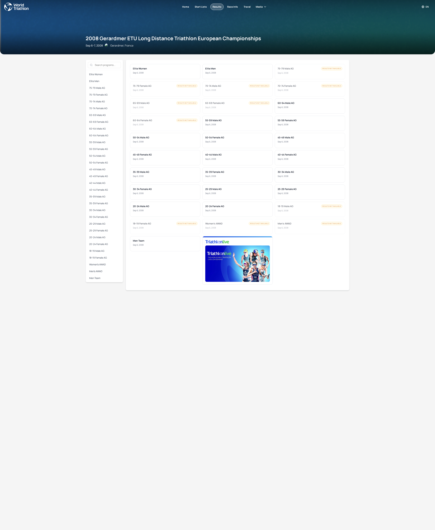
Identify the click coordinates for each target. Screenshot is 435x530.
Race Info (232, 6)
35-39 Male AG (97, 196)
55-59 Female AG (98, 149)
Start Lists (201, 6)
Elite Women (96, 74)
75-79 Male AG (97, 87)
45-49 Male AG (97, 169)
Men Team (94, 278)
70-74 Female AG (98, 108)
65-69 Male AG (97, 115)
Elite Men (94, 81)
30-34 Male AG (97, 210)
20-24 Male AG (97, 237)
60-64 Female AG (98, 135)
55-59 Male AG (97, 142)
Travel (247, 6)
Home (185, 6)
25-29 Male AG (97, 223)
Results (217, 6)
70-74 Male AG (97, 101)
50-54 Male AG (97, 155)
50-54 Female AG (98, 162)
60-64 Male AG (97, 128)
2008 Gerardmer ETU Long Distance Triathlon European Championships (173, 38)
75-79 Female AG (98, 94)
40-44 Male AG (97, 183)
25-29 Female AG (98, 230)
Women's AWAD (97, 264)
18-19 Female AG (98, 257)
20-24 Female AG (98, 244)
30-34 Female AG (98, 216)
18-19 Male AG (96, 250)
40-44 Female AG (98, 189)
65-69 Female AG (98, 121)
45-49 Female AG (98, 176)
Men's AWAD (95, 271)
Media (259, 6)
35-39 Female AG (98, 203)
